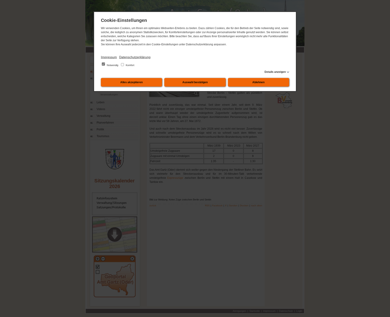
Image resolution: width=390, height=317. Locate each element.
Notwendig (112, 65)
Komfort (129, 65)
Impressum (109, 57)
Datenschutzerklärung (135, 57)
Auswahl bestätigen (195, 82)
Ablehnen (258, 82)
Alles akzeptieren (131, 82)
